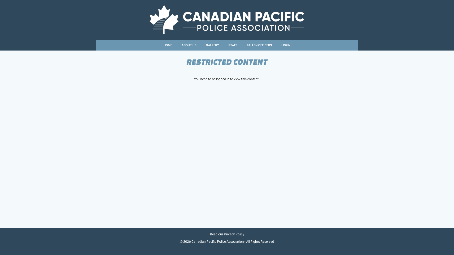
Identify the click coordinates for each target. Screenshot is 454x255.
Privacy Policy (234, 234)
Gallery (212, 45)
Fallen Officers (259, 45)
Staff (232, 45)
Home (168, 45)
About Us (189, 45)
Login (285, 45)
